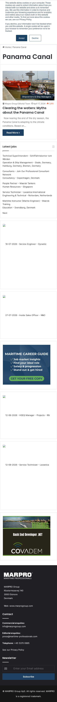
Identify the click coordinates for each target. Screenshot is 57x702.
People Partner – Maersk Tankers (19, 183)
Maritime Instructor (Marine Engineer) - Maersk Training (26, 202)
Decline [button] (35, 38)
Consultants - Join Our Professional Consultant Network (26, 173)
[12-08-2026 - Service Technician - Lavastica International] (26, 475)
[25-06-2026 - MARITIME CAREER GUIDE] (26, 365)
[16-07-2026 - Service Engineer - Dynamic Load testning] (26, 255)
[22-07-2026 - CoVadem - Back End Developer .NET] (26, 536)
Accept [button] (22, 38)
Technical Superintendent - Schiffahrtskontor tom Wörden (27, 157)
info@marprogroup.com (14, 626)
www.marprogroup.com (21, 606)
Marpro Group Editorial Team (17, 103)
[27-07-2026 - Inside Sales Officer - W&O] (26, 315)
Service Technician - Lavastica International (24, 192)
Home (7, 47)
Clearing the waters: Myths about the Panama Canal (24, 110)
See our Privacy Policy (13, 649)
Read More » (13, 132)
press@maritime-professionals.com (19, 636)
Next (5, 213)
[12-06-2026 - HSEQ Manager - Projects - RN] (26, 415)
